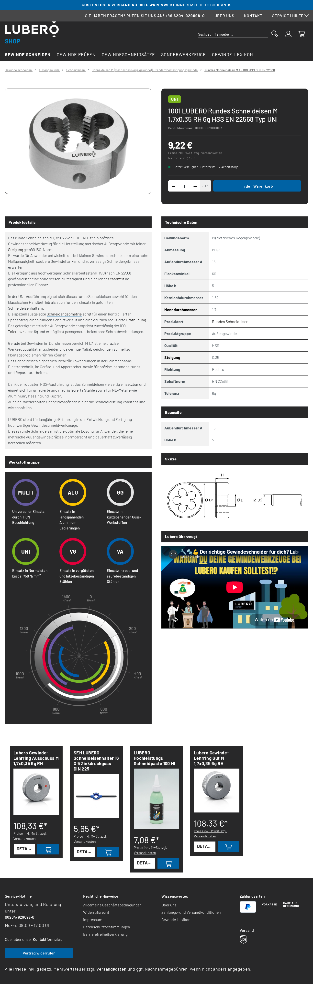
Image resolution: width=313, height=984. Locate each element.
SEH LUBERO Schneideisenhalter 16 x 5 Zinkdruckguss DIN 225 (96, 760)
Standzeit (116, 278)
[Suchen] (274, 33)
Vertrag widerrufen (39, 953)
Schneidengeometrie (64, 314)
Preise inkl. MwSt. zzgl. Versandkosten (195, 153)
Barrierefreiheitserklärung (105, 934)
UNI (174, 99)
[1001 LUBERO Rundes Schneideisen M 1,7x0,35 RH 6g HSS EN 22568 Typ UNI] (78, 141)
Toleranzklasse (20, 331)
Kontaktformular (47, 939)
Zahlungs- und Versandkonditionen (191, 912)
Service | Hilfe (288, 15)
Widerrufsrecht (96, 912)
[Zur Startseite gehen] (32, 32)
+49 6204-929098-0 (185, 15)
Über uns (224, 15)
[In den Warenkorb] (48, 849)
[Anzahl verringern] (173, 186)
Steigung (15, 249)
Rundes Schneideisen (230, 321)
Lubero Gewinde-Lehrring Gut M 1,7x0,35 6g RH (211, 758)
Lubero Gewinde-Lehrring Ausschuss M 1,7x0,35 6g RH (36, 758)
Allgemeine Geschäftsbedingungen (112, 905)
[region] (78, 141)
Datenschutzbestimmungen (106, 926)
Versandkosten (111, 969)
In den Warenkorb (257, 186)
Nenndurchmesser (180, 309)
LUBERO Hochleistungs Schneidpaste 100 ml (154, 758)
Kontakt (253, 15)
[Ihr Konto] (288, 33)
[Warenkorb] (301, 33)
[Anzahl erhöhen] (195, 186)
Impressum (92, 919)
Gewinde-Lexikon (175, 919)
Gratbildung (136, 319)
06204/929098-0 (19, 917)
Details (25, 848)
